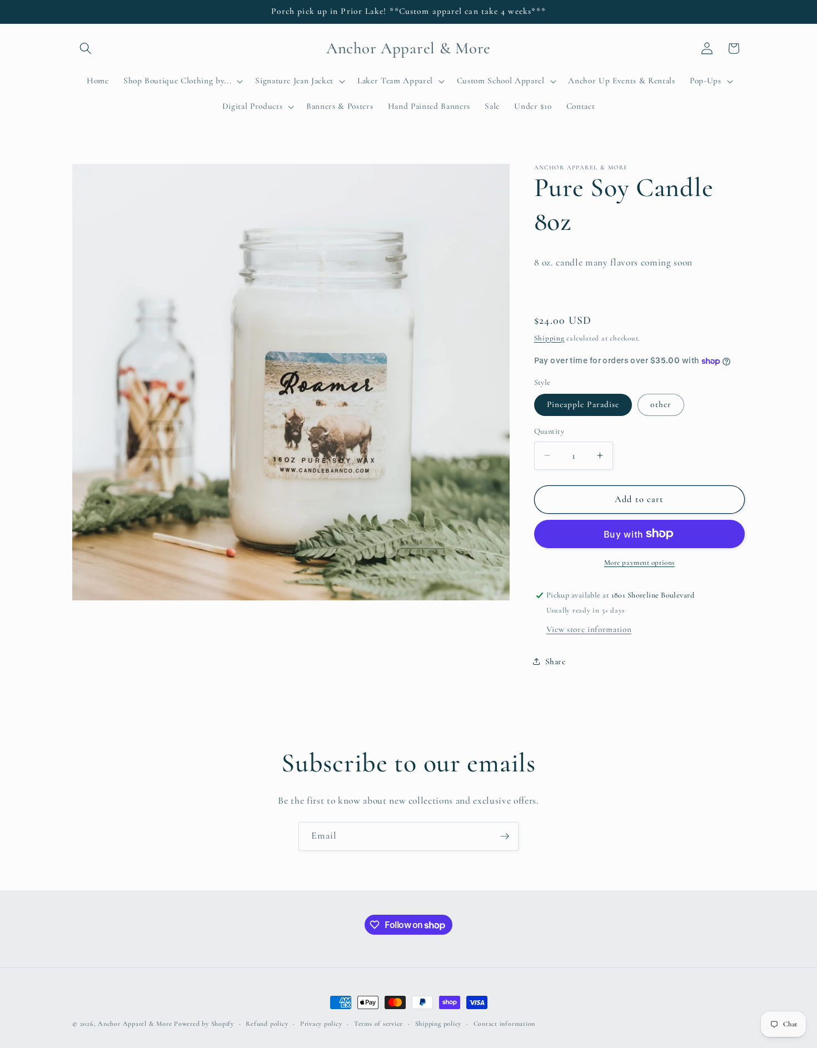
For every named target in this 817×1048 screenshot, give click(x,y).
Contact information (505, 1023)
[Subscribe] (504, 836)
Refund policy (267, 1023)
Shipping (549, 338)
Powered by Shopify (204, 1023)
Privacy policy (321, 1023)
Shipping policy (438, 1023)
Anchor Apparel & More (135, 1023)
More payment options (639, 562)
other (660, 404)
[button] (85, 48)
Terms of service (378, 1023)
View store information (589, 629)
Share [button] (555, 661)
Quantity (549, 431)
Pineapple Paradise (583, 404)
